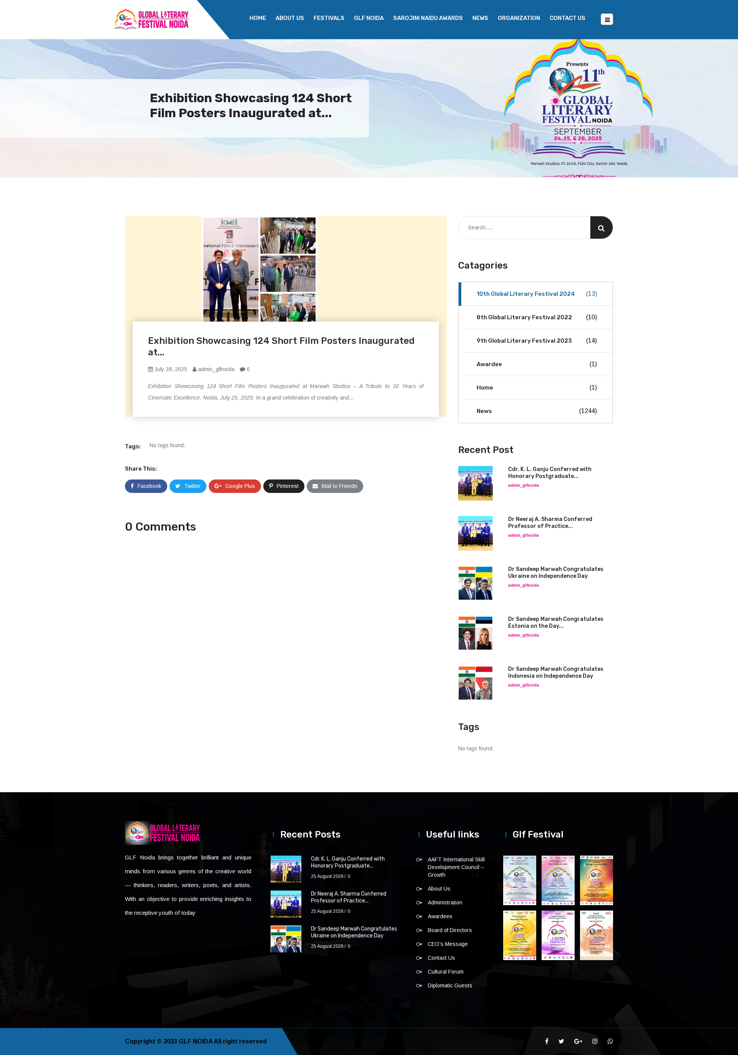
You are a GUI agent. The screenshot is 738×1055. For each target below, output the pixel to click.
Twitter (192, 486)
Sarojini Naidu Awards (428, 18)
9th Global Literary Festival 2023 (537, 340)
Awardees (440, 916)
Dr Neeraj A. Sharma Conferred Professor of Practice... (550, 522)
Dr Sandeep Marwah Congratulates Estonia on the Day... (555, 622)
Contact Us (567, 18)
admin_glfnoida (215, 369)
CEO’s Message (448, 944)
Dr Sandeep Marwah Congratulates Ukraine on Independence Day (555, 572)
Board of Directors (450, 930)
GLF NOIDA (369, 18)
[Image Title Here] (519, 880)
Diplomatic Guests (450, 985)
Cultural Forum (446, 972)
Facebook (149, 486)
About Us (290, 18)
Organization (519, 18)
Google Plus (240, 486)
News (480, 18)
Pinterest (288, 486)
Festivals (329, 18)
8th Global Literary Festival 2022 (537, 317)
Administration (445, 902)
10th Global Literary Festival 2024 (537, 293)
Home (257, 18)
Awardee (537, 364)
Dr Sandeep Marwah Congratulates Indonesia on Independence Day (555, 672)
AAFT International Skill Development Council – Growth (456, 867)
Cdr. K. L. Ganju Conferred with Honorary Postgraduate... (550, 472)
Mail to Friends (339, 486)
